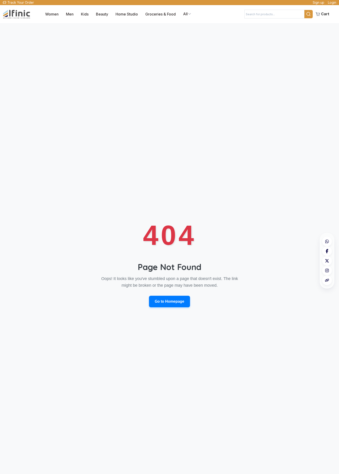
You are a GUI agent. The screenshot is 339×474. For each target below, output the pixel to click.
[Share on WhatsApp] (327, 241)
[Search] (308, 14)
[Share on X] (327, 261)
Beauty (102, 14)
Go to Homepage (169, 301)
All (185, 14)
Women (52, 14)
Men (70, 14)
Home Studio (127, 14)
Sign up (318, 2)
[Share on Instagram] (327, 270)
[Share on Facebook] (327, 251)
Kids (85, 14)
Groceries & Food (160, 14)
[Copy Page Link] (327, 280)
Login (332, 2)
